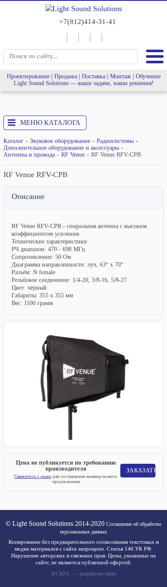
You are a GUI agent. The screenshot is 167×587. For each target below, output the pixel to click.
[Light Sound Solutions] (83, 8)
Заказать (141, 470)
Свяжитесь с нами (32, 476)
